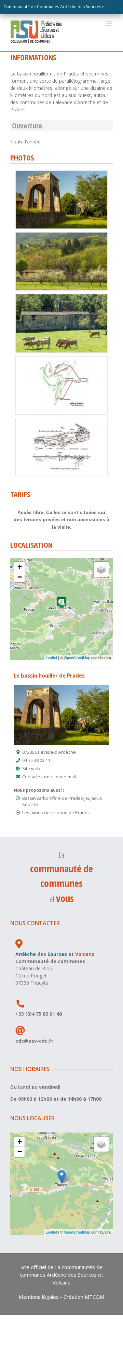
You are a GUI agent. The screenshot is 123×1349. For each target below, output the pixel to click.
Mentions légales (39, 1296)
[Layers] (101, 569)
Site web (31, 768)
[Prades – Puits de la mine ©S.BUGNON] (61, 235)
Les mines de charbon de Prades (56, 813)
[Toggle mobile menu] (109, 23)
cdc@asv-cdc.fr (34, 1041)
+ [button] (19, 566)
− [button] (19, 577)
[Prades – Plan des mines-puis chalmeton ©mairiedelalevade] (61, 359)
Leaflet (51, 657)
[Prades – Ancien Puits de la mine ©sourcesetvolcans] (61, 296)
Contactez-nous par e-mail (49, 777)
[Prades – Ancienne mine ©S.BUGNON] (61, 173)
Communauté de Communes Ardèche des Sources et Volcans (54, 9)
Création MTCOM (84, 1296)
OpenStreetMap (77, 657)
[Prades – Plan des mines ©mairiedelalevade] (61, 420)
